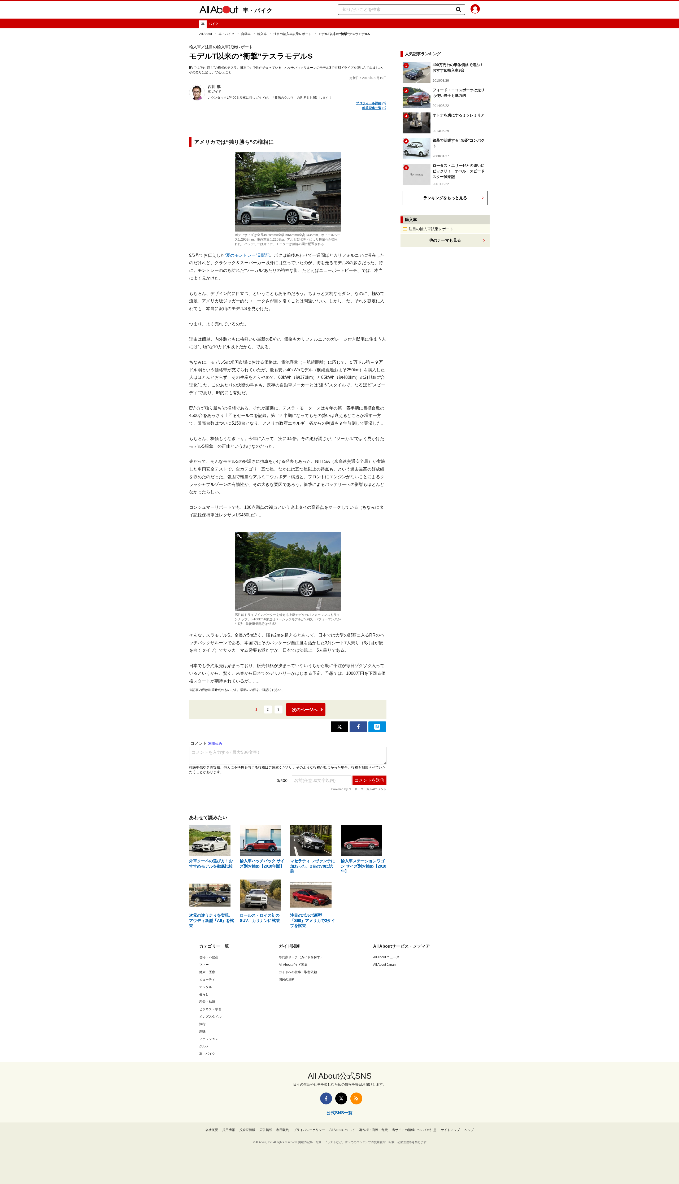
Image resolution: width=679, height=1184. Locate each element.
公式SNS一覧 (339, 1113)
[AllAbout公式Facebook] (326, 1098)
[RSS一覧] (356, 1098)
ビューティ (207, 979)
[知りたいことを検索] (458, 9)
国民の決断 (287, 979)
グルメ (204, 1046)
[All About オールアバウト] (218, 10)
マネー (204, 965)
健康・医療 (207, 972)
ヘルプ (469, 1130)
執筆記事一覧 (371, 108)
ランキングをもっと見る (445, 197)
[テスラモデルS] (288, 192)
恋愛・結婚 (207, 1002)
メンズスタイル (210, 1016)
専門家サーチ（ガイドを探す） (301, 957)
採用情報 (228, 1130)
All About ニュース (386, 957)
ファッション (208, 1039)
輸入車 (262, 34)
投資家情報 (247, 1130)
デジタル (205, 987)
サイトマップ (450, 1130)
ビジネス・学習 (210, 1009)
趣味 (202, 1031)
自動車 (246, 34)
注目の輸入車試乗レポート (292, 34)
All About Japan (384, 965)
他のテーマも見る (445, 240)
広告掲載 (265, 1130)
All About (205, 34)
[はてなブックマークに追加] (377, 726)
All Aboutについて (342, 1130)
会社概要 (211, 1130)
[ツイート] (339, 726)
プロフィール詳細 (368, 103)
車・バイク (258, 10)
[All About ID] (475, 9)
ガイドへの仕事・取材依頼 (298, 972)
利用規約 (282, 1130)
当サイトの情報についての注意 (414, 1130)
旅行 (202, 1024)
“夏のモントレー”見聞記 (247, 255)
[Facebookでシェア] (358, 726)
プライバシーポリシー (309, 1130)
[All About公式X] (341, 1098)
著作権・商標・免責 (373, 1130)
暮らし (204, 994)
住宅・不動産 (208, 957)
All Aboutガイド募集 (293, 965)
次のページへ (304, 709)
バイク (213, 24)
